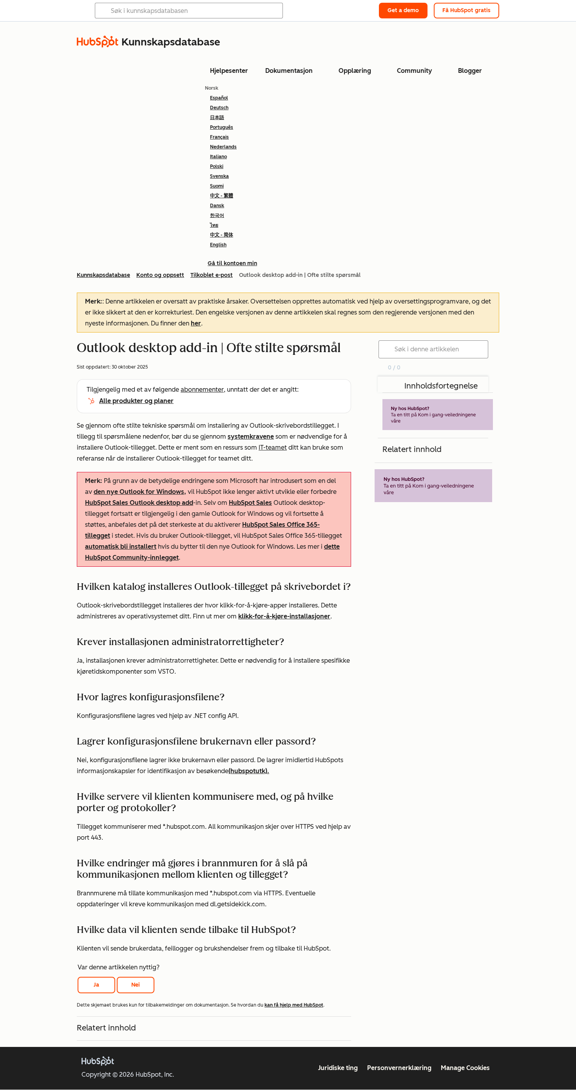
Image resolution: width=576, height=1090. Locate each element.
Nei (135, 985)
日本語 (217, 117)
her (196, 323)
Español (219, 98)
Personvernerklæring (399, 1068)
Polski (216, 166)
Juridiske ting (338, 1068)
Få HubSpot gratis (466, 10)
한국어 (217, 215)
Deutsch (219, 107)
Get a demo (403, 10)
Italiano (218, 156)
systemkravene (251, 436)
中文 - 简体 (221, 235)
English (218, 245)
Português (221, 127)
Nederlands (223, 147)
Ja (96, 985)
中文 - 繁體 (221, 196)
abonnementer (202, 389)
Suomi (217, 186)
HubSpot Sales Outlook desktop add (139, 502)
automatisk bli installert (120, 546)
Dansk (217, 205)
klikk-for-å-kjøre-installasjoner (284, 616)
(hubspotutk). (248, 771)
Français (219, 137)
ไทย (214, 225)
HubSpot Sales (250, 502)
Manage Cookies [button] (465, 1068)
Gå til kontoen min (232, 263)
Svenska (219, 176)
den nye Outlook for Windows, (140, 491)
